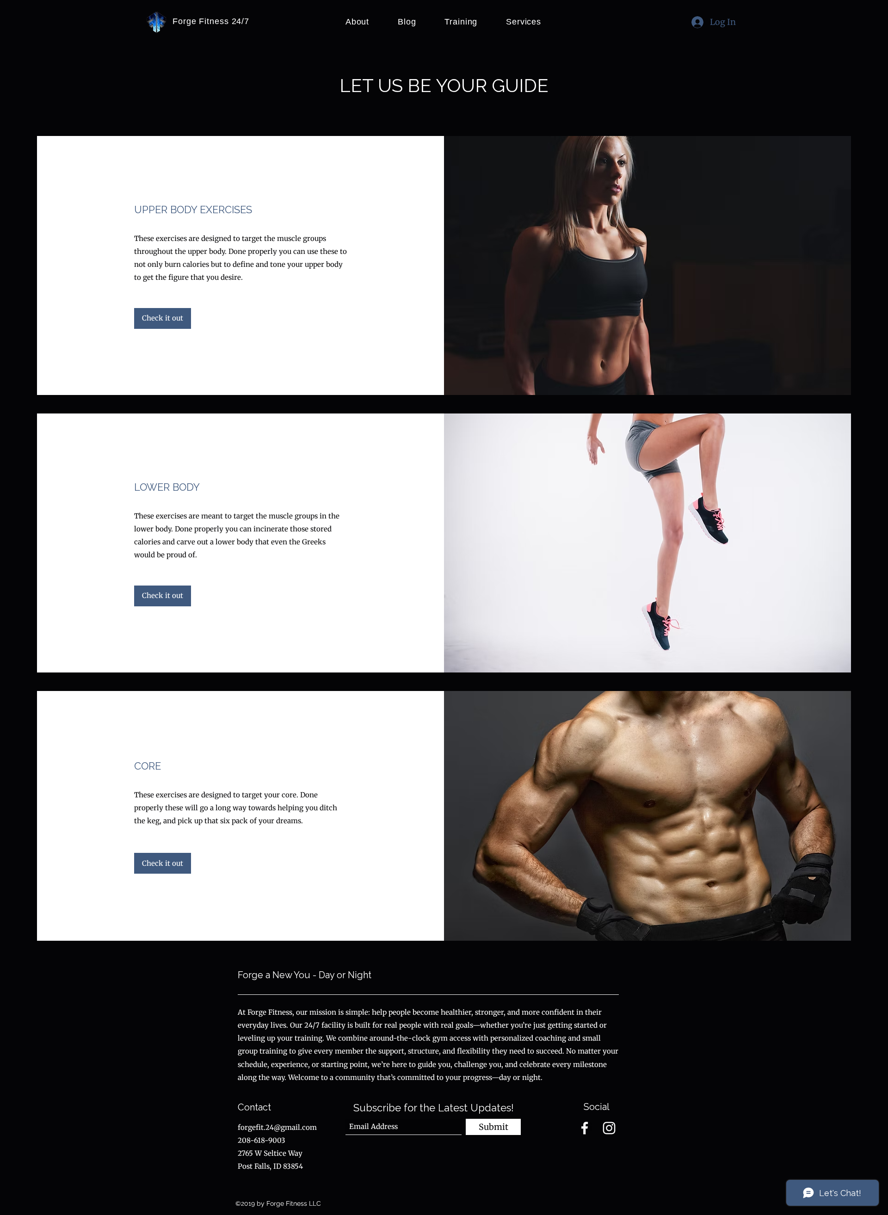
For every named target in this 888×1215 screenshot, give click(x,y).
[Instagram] (609, 1128)
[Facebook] (584, 1128)
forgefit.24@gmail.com (277, 1127)
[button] (162, 863)
